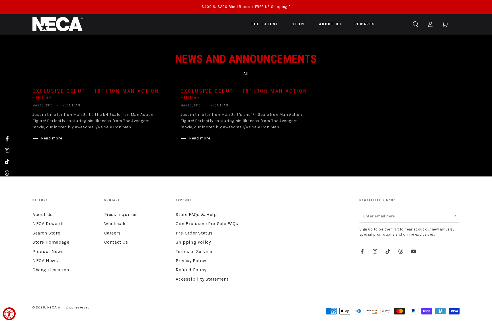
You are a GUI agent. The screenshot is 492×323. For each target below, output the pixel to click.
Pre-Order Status (194, 233)
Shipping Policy (193, 242)
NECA (51, 307)
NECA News (45, 260)
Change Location (50, 269)
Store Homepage (50, 242)
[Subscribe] (456, 216)
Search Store (46, 233)
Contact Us (116, 242)
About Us (42, 214)
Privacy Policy (191, 260)
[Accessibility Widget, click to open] (9, 313)
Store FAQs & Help (196, 214)
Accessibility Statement (202, 279)
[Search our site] (415, 24)
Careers (112, 233)
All (246, 73)
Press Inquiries (121, 214)
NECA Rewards (48, 223)
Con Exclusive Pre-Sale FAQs (207, 223)
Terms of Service (194, 251)
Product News (47, 251)
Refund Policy (191, 269)
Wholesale (115, 223)
